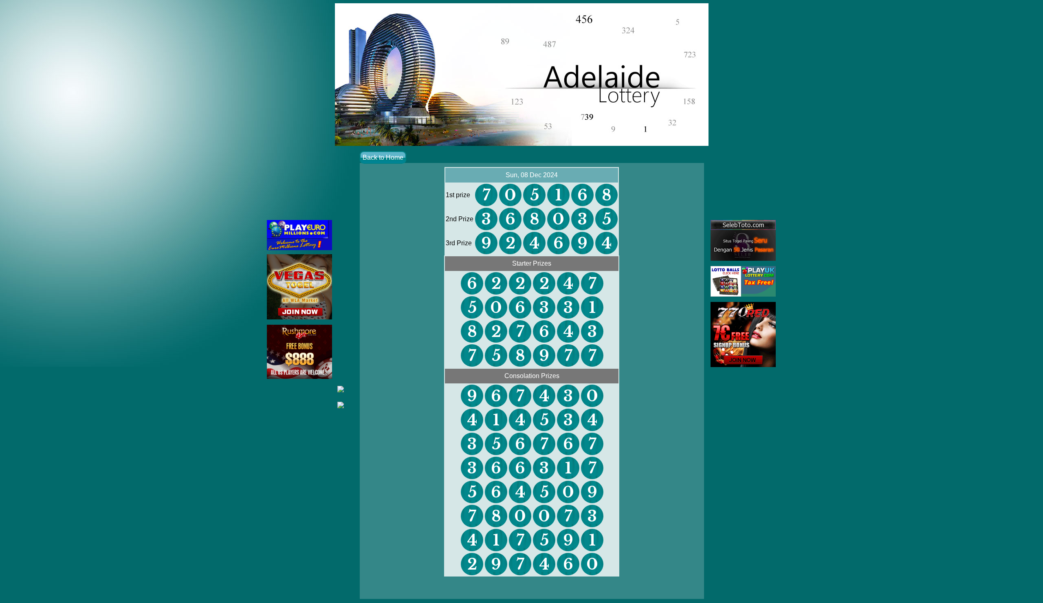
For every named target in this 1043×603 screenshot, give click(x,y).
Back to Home (383, 157)
